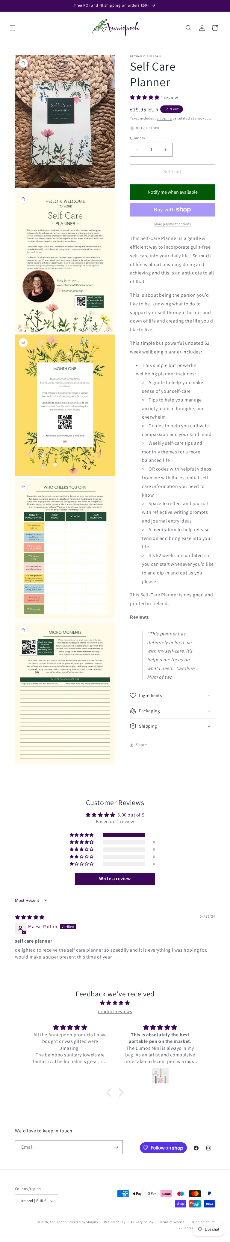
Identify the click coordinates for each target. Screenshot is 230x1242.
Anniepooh (58, 1222)
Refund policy (114, 1222)
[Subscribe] (115, 1147)
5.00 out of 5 (130, 815)
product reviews (115, 1011)
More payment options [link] (172, 224)
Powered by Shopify (82, 1222)
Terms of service (171, 1222)
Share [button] (141, 744)
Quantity (137, 138)
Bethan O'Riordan (145, 56)
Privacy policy (142, 1222)
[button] (12, 28)
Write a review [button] (115, 878)
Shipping (164, 118)
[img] (30, 917)
